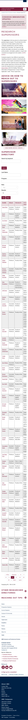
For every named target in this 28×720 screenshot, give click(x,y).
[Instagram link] (3, 667)
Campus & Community (6, 613)
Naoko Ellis (5, 564)
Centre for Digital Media (7, 708)
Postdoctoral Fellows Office (10, 656)
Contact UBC (4, 686)
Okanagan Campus (6, 703)
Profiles (16, 674)
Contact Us (4, 649)
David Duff (4, 379)
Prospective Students (12, 12)
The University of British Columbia (10, 3)
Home (2, 604)
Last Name (4, 172)
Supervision (4, 619)
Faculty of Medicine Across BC (9, 710)
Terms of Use (16, 715)
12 (20, 577)
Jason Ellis (4, 558)
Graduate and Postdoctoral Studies (14, 640)
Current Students (5, 610)
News (2, 689)
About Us (3, 632)
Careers (3, 693)
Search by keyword (7, 158)
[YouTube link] (10, 667)
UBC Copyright (4, 717)
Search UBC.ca (5, 696)
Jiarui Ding (4, 207)
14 (9, 580)
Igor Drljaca (5, 362)
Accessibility (12, 717)
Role (2, 184)
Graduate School (4, 12)
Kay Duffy (4, 384)
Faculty (18, 202)
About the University (6, 688)
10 (13, 577)
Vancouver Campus (6, 701)
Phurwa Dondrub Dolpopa (4, 270)
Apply (2, 635)
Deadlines (3, 622)
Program (4, 178)
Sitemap (11, 674)
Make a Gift (4, 694)
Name (4, 202)
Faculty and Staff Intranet (9, 660)
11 (17, 577)
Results (3, 190)
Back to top (4, 674)
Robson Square (5, 707)
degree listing (4, 68)
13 (24, 577)
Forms (3, 625)
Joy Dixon (4, 220)
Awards (3, 616)
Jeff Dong (4, 290)
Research (21, 674)
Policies (3, 628)
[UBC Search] (25, 2)
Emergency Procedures (6, 715)
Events (3, 691)
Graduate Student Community (10, 658)
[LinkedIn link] (7, 667)
